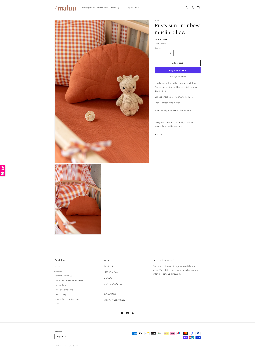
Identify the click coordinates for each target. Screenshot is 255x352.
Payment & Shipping (63, 275)
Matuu (62, 346)
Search (57, 266)
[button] (88, 7)
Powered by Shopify (71, 346)
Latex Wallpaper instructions (66, 299)
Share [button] (159, 134)
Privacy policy (60, 294)
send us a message (172, 273)
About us (58, 271)
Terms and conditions (63, 289)
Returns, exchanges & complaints (68, 280)
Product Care (60, 285)
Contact (57, 304)
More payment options (177, 77)
